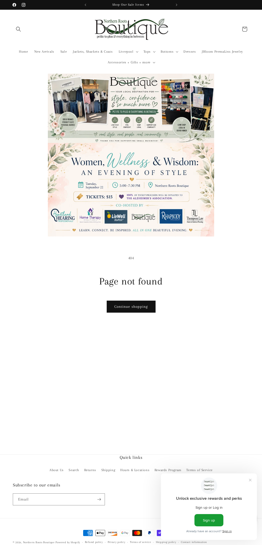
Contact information (194, 542)
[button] (18, 29)
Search (74, 470)
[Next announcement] (176, 5)
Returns (90, 470)
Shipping (108, 470)
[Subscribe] (99, 499)
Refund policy (94, 542)
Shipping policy (166, 542)
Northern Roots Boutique (39, 542)
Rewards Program (168, 470)
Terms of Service (199, 470)
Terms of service (140, 542)
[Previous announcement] (85, 5)
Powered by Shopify (68, 542)
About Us (56, 470)
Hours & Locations (134, 470)
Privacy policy (116, 542)
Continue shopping (131, 306)
